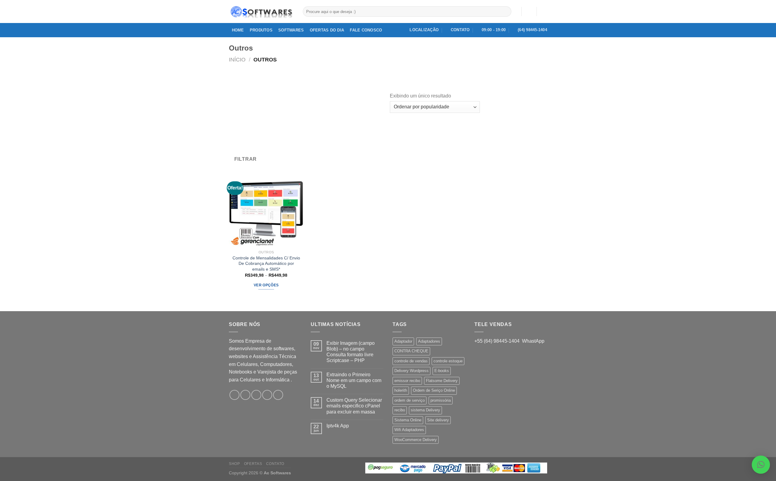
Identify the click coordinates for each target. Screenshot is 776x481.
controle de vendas (411, 361)
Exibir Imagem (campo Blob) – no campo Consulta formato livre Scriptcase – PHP (350, 352)
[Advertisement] (309, 108)
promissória (440, 400)
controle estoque (448, 361)
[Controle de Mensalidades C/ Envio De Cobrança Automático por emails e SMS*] (266, 209)
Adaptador (403, 341)
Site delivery (438, 420)
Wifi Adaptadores (409, 429)
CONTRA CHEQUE (411, 351)
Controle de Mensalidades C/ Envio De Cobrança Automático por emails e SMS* (266, 263)
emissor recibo (407, 380)
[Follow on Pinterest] (278, 395)
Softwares (291, 30)
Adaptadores (429, 341)
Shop (234, 464)
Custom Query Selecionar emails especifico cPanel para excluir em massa (354, 405)
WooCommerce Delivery (415, 439)
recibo (399, 410)
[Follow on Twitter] (256, 395)
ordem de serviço (409, 400)
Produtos (261, 30)
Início (237, 59)
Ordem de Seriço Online (434, 390)
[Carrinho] (544, 11)
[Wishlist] (514, 11)
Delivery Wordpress (411, 370)
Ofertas (253, 464)
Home (238, 30)
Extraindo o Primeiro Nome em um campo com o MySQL (353, 380)
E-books (441, 370)
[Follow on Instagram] (245, 395)
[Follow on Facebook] (234, 395)
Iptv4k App (337, 425)
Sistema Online (407, 420)
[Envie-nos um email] (267, 395)
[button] (761, 465)
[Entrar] (529, 11)
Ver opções (266, 285)
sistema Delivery (425, 410)
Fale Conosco (366, 30)
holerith (400, 390)
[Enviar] (506, 11)
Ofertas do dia (327, 30)
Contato (275, 464)
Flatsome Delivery (442, 380)
